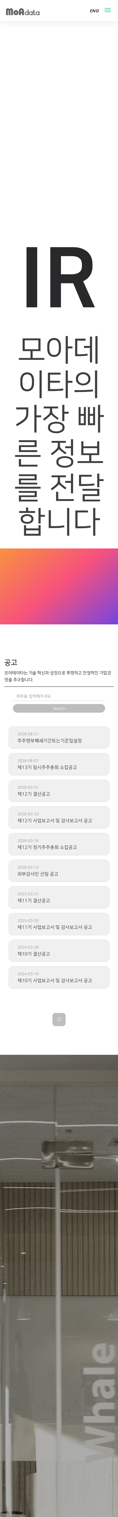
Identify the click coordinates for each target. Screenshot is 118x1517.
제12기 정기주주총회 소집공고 (47, 847)
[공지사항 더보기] (59, 1019)
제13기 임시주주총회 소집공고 (47, 767)
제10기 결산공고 (33, 954)
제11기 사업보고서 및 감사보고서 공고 (54, 927)
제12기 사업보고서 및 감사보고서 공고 (54, 820)
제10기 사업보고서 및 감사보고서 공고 (54, 980)
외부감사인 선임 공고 (37, 874)
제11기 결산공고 (33, 900)
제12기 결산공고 (33, 794)
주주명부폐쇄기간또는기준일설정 (49, 740)
